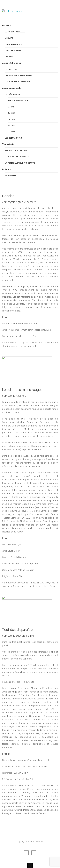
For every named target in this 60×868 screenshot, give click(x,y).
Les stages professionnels (18, 75)
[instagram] (33, 852)
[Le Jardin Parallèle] (16, 18)
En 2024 (11, 119)
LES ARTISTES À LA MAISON (17, 82)
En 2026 (11, 107)
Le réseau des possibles (17, 157)
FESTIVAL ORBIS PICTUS (16, 150)
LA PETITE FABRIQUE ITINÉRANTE (20, 163)
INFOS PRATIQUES (13, 50)
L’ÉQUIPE (9, 38)
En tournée (10, 175)
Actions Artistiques (11, 63)
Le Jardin (6, 25)
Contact (9, 57)
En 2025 (11, 113)
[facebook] (26, 852)
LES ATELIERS (11, 69)
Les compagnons (13, 138)
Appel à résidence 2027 (19, 100)
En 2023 (11, 125)
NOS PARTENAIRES (13, 44)
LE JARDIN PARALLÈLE (15, 32)
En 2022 (11, 132)
